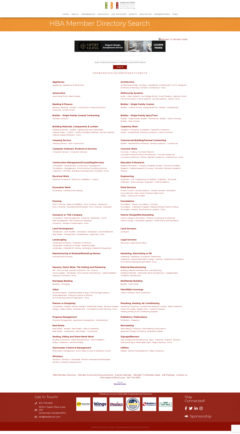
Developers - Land (60, 232)
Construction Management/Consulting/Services (78, 162)
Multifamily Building (131, 281)
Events (133, 14)
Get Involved (118, 14)
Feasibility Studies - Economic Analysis (163, 166)
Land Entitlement (105, 232)
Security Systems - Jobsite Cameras (150, 190)
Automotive (58, 93)
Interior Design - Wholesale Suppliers (136, 221)
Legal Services (128, 240)
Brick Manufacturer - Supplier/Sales (163, 273)
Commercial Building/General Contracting (143, 140)
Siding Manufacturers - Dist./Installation (87, 340)
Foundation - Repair (129, 204)
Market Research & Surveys (142, 168)
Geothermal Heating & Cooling (153, 306)
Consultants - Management (64, 168)
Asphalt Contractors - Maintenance (162, 157)
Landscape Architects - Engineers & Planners (71, 243)
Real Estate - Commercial (86, 331)
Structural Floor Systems (149, 209)
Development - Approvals (87, 234)
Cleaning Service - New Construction (68, 143)
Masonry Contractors (61, 276)
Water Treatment (175, 306)
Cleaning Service (61, 140)
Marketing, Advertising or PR (136, 253)
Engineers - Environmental (132, 182)
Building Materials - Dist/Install (133, 273)
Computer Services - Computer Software (69, 152)
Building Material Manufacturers (134, 270)
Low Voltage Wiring (149, 96)
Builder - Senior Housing (170, 119)
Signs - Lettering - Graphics (160, 340)
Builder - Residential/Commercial (134, 143)
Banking (56, 107)
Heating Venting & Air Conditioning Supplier (139, 311)
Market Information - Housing (133, 166)
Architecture (127, 82)
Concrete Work (129, 149)
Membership (88, 14)
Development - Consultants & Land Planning (92, 309)
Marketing (125, 257)
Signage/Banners (130, 336)
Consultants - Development (64, 166)
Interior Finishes (127, 293)
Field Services (128, 187)
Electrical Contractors (61, 179)
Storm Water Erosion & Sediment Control (93, 351)
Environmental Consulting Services (92, 168)
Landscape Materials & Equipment (96, 248)
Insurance (85, 218)
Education (145, 14)
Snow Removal (127, 193)
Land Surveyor (128, 228)
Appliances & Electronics (73, 85)
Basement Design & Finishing (133, 331)
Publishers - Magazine (130, 320)
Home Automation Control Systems (136, 99)
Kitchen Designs (79, 306)
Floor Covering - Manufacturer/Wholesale (70, 207)
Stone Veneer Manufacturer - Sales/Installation (97, 273)
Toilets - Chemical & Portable (133, 196)
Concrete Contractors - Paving (133, 157)
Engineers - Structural (167, 179)
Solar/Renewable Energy (78, 293)
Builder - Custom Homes (131, 107)
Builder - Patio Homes (130, 121)
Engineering (127, 176)
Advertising (155, 257)
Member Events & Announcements (95, 375)
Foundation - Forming (148, 204)
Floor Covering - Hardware (100, 207)
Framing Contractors (148, 132)
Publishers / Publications (134, 317)
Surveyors (125, 232)
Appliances (58, 82)
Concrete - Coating (129, 152)
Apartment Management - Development (90, 320)
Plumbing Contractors (130, 306)
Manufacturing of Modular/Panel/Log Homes (76, 253)
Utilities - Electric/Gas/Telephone (134, 351)
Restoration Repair (155, 331)
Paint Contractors (143, 293)
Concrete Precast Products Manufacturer (138, 154)
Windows (57, 356)
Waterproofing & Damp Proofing (164, 207)
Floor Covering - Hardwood (95, 204)
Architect (144, 88)
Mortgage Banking (62, 281)
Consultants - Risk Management (66, 218)
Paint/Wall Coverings (132, 289)
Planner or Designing (63, 303)
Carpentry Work (129, 126)
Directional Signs (128, 342)
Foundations (127, 201)
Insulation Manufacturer (131, 276)
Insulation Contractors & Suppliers (135, 130)
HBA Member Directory (64, 375)
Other (55, 289)
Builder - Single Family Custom (137, 104)
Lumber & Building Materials (86, 132)
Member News (162, 14)
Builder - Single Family (130, 119)
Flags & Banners (159, 342)
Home (65, 14)
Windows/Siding (76, 342)
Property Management (64, 317)
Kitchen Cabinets (107, 132)
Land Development (62, 228)
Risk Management (60, 221)
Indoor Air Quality (128, 309)
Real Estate (58, 325)
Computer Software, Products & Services (74, 149)
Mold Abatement (59, 295)
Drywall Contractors (77, 270)
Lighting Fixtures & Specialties (90, 130)
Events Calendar (123, 375)
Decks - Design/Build (130, 132)
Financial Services (97, 107)
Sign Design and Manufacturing (134, 340)
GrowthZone (143, 427)
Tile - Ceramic (92, 270)
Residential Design (95, 306)
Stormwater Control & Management (71, 348)
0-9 (94, 73)
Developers (92, 232)
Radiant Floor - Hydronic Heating (151, 309)
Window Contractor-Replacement (66, 362)
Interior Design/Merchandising (137, 215)
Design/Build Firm (150, 107)
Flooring (57, 201)
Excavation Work (61, 187)
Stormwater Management (63, 351)
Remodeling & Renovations (154, 329)
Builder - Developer (77, 232)
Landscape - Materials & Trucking (66, 248)
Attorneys (125, 243)
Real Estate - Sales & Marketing (85, 329)
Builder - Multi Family (129, 284)
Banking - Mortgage (61, 284)
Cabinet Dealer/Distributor (63, 135)
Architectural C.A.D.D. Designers (172, 85)
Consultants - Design (61, 306)
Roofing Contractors (61, 340)
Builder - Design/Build (168, 107)
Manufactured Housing (62, 257)
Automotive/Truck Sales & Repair (66, 96)
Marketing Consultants (140, 257)
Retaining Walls (88, 245)
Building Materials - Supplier (64, 130)
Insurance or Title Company (67, 215)
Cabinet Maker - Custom (62, 132)
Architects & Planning (130, 88)
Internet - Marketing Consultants (169, 259)
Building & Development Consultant (87, 171)
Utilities (125, 348)
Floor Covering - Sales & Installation (67, 204)
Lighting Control (179, 96)
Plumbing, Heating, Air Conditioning (140, 303)
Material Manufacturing (133, 267)
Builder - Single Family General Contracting (76, 115)
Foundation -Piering (129, 209)
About (75, 14)
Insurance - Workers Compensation (67, 223)
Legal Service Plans (138, 243)
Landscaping (59, 240)
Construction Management (88, 166)
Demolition (171, 190)
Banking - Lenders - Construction (75, 107)
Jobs (175, 14)
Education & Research (132, 162)
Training (124, 171)
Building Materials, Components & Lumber (75, 126)
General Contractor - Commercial (164, 143)
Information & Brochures (112, 377)
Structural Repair (59, 293)
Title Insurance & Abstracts (80, 221)
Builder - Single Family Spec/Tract (139, 115)
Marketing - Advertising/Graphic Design (137, 259)
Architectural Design (129, 85)
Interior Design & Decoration (133, 218)
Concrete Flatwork (146, 152)
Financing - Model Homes (63, 110)
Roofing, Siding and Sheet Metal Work (73, 336)
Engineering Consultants (145, 179)
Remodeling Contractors (131, 329)
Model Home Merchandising (166, 221)
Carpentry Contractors (160, 130)
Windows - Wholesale (71, 359)
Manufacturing (155, 270)
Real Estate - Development (64, 234)
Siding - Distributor (60, 342)
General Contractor (60, 119)
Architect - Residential (148, 85)
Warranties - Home (99, 218)
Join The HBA (133, 377)
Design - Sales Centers (62, 309)
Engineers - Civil (127, 179)
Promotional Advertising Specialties (136, 262)
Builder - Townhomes (150, 119)
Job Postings (168, 375)
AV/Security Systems (132, 93)
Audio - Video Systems (130, 96)
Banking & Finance (62, 104)
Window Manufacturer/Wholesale (95, 359)
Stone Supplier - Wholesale (64, 273)
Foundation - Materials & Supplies (135, 207)
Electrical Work (60, 176)
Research (125, 168)
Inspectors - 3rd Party (61, 171)
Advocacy (103, 14)
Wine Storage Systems (99, 293)
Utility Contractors (156, 351)
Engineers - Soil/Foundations (156, 182)
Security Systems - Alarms (163, 99)
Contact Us (181, 375)
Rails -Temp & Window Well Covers (149, 193)
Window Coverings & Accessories (160, 218)
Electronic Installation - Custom (85, 179)
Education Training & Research (168, 168)
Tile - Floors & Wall (60, 270)
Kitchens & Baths (111, 306)
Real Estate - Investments (63, 331)
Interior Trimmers (165, 132)
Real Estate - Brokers (61, 329)
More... (163, 88)
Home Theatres (165, 96)
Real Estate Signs (143, 342)
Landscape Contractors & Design (66, 245)
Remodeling (127, 325)
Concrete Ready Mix (165, 154)
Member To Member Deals (174, 39)
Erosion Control (127, 190)
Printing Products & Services (80, 295)
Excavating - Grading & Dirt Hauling (67, 190)
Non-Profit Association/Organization (67, 298)
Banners (176, 340)
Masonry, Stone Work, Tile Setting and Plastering (79, 267)
